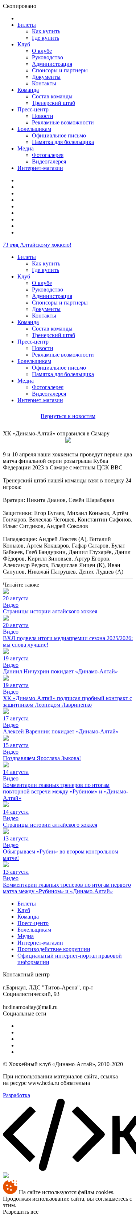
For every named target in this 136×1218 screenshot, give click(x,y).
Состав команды (52, 96)
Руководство (47, 57)
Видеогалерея (49, 161)
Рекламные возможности (63, 122)
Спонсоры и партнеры (60, 70)
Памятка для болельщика (63, 142)
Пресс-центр (33, 109)
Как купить (46, 31)
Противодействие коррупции (53, 949)
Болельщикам (34, 129)
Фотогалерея (47, 155)
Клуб (23, 44)
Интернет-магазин (40, 168)
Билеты (26, 25)
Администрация (52, 64)
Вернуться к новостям (68, 416)
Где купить (45, 38)
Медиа (25, 148)
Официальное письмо (59, 135)
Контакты (44, 83)
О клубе (42, 51)
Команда (28, 90)
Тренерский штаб (53, 103)
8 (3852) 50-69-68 (72, 974)
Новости (42, 116)
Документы (46, 77)
